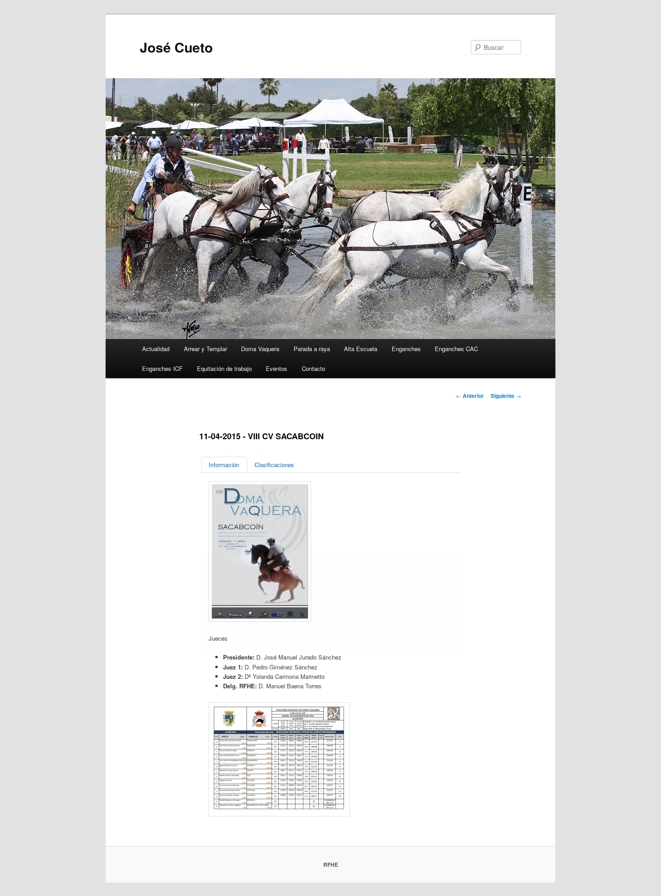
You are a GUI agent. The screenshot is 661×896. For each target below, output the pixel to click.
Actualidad (156, 348)
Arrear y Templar (205, 348)
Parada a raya (312, 348)
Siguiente (506, 396)
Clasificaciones (274, 464)
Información (224, 464)
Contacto (313, 368)
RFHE (330, 864)
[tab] (224, 465)
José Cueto (176, 47)
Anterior (470, 396)
